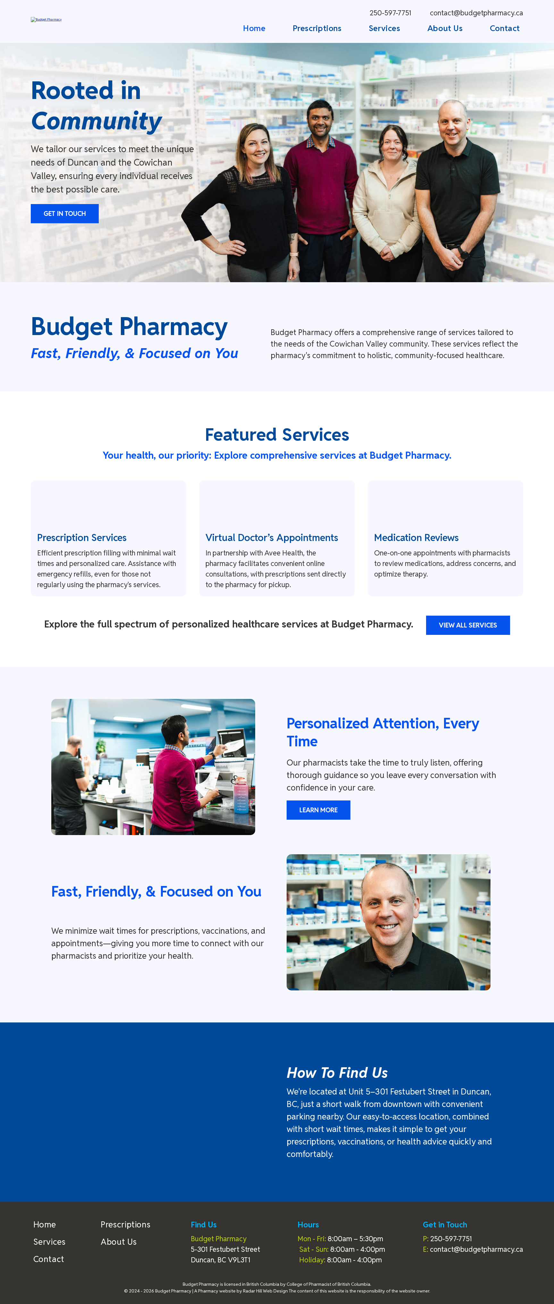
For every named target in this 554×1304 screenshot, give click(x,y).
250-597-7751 (390, 12)
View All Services (468, 625)
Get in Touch (65, 213)
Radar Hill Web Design (265, 1291)
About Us (445, 28)
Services (384, 28)
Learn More (318, 810)
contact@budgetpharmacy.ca (476, 12)
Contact (505, 28)
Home (254, 28)
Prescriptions (317, 28)
